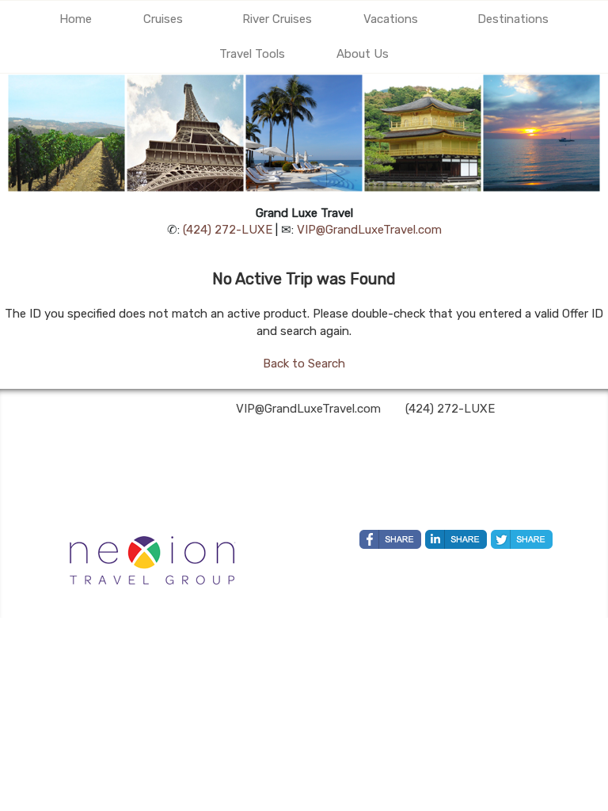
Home (75, 19)
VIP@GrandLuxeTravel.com (369, 230)
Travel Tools (252, 54)
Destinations (513, 19)
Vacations (390, 19)
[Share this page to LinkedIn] (456, 539)
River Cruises (277, 19)
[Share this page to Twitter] (522, 539)
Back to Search (304, 363)
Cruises (163, 19)
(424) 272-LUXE (227, 230)
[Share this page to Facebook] (390, 539)
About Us (362, 54)
